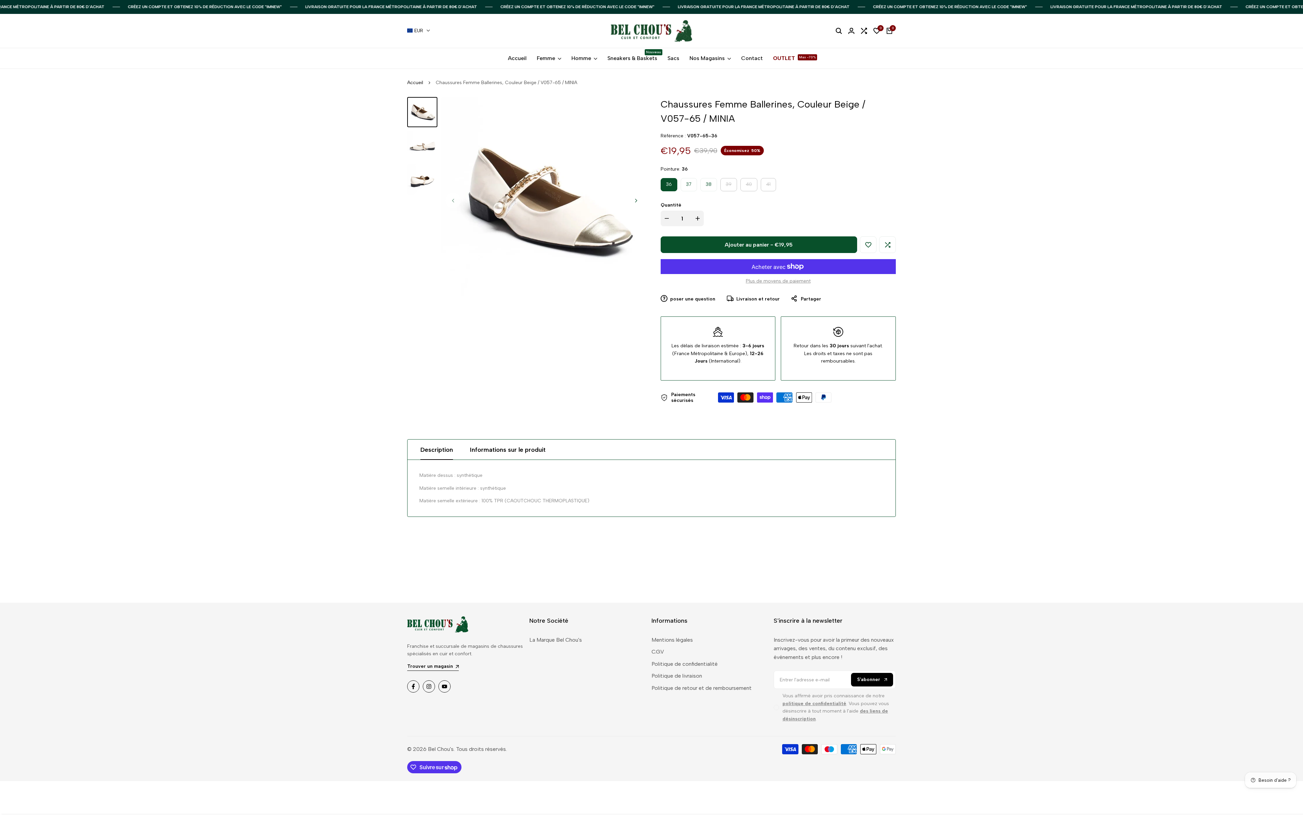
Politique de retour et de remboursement (702, 688)
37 (689, 184)
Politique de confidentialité (685, 664)
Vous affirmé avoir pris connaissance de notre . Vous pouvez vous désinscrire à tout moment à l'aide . (835, 707)
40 (751, 186)
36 (669, 184)
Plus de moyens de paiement (778, 281)
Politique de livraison (677, 676)
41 (771, 186)
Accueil (415, 82)
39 (731, 186)
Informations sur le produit (508, 449)
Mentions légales (672, 640)
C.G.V (658, 651)
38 (709, 184)
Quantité (671, 205)
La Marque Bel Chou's (555, 640)
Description (436, 449)
